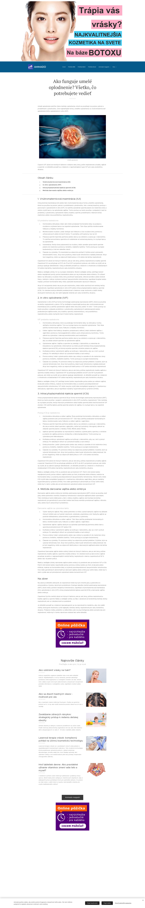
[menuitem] (64, 67)
